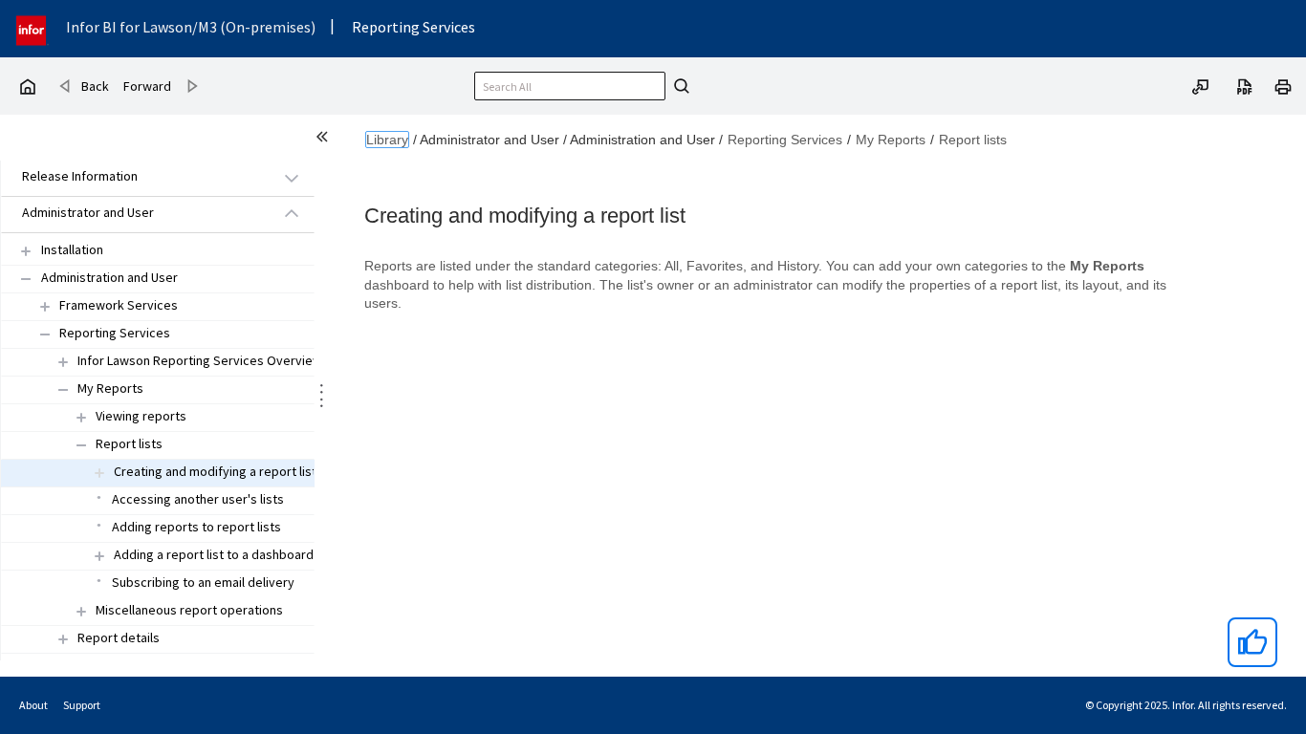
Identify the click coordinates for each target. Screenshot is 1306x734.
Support (81, 705)
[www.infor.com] (32, 28)
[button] (136, 177)
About (33, 705)
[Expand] (25, 251)
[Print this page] (1283, 85)
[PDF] (1244, 85)
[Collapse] (25, 279)
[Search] (678, 86)
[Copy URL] (1201, 85)
